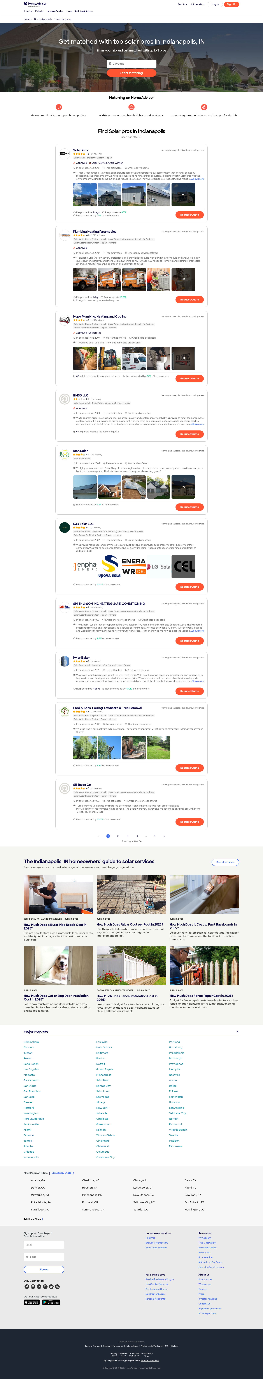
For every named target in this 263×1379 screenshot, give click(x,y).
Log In (215, 4)
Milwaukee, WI (40, 1195)
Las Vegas (102, 1096)
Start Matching (131, 73)
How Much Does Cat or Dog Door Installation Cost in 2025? (56, 997)
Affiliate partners (207, 1313)
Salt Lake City (177, 1113)
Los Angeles (31, 1069)
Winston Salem (105, 1135)
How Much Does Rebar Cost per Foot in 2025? (130, 924)
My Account (204, 1238)
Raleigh (101, 1129)
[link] (131, 153)
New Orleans (104, 1047)
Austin (173, 1080)
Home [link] (27, 19)
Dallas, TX (190, 1180)
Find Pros (150, 1238)
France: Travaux (92, 1346)
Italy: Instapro (132, 1346)
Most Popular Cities (36, 1173)
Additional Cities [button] (32, 1219)
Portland (174, 1042)
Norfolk (173, 1118)
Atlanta (28, 1146)
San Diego (30, 1086)
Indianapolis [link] (45, 19)
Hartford (29, 1107)
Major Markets (36, 1032)
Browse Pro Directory (157, 1242)
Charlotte (102, 1118)
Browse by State (62, 1173)
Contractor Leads (155, 1294)
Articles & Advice (84, 11)
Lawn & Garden (55, 11)
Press (201, 1294)
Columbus (102, 1151)
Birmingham (31, 1042)
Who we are (204, 1284)
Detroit (100, 1064)
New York (102, 1107)
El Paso (173, 1091)
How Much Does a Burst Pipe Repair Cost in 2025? (55, 926)
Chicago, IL (140, 1180)
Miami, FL (190, 1187)
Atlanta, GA (38, 1180)
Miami (27, 1129)
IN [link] (35, 19)
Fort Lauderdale (34, 1118)
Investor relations (207, 1298)
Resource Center (207, 1247)
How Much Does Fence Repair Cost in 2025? (201, 996)
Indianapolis (31, 1157)
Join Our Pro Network (157, 1284)
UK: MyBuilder (171, 1346)
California (123, 1354)
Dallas (172, 1086)
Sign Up (231, 4)
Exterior (39, 11)
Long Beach (31, 1064)
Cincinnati (102, 1140)
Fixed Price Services (156, 1247)
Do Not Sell (134, 1354)
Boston (100, 1058)
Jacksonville (31, 1124)
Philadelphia (176, 1053)
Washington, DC (194, 1209)
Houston (174, 1102)
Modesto (29, 1075)
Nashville (174, 1075)
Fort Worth (176, 1096)
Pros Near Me (205, 1257)
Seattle (173, 1135)
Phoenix (29, 1047)
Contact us (204, 1303)
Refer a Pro (204, 1252)
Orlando (29, 1135)
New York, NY (192, 1195)
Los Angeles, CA (143, 1187)
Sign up (44, 1269)
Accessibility (147, 1354)
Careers (202, 1289)
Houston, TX (89, 1187)
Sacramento (31, 1080)
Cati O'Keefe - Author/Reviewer (115, 990)
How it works (205, 1279)
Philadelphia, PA (41, 1202)
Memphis (174, 1069)
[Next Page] (164, 836)
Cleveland (102, 1146)
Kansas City (103, 1086)
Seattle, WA (140, 1209)
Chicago (29, 1151)
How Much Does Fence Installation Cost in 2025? (127, 998)
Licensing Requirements (211, 1267)
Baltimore (102, 1053)
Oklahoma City (105, 1157)
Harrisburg (175, 1047)
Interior (28, 11)
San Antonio (176, 1107)
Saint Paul (102, 1080)
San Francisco (32, 1091)
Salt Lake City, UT (144, 1202)
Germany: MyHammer (113, 1346)
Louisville (102, 1042)
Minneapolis (103, 1075)
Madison (174, 1140)
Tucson (28, 1053)
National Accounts (155, 1298)
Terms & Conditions (150, 1360)
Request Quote (189, 214)
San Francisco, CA (93, 1209)
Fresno (28, 1058)
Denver (28, 1102)
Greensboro (103, 1124)
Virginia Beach (178, 1129)
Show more (198, 179)
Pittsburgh (175, 1058)
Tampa (28, 1140)
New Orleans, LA (143, 1195)
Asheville (101, 1113)
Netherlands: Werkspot (151, 1346)
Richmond (175, 1124)
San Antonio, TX (194, 1202)
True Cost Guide (207, 1242)
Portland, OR (90, 1202)
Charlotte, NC (90, 1180)
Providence (176, 1064)
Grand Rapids (104, 1069)
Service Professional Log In (160, 1279)
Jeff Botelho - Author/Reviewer (43, 919)
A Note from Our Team (210, 1262)
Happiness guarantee (209, 1308)
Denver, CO (38, 1187)
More (69, 11)
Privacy (113, 1354)
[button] (85, 194)
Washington (31, 1113)
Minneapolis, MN (92, 1195)
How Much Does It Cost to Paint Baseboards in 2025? (203, 926)
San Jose (29, 1096)
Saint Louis (103, 1091)
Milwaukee (175, 1146)
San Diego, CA (40, 1209)
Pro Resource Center (157, 1289)
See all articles (225, 862)
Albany (100, 1102)
